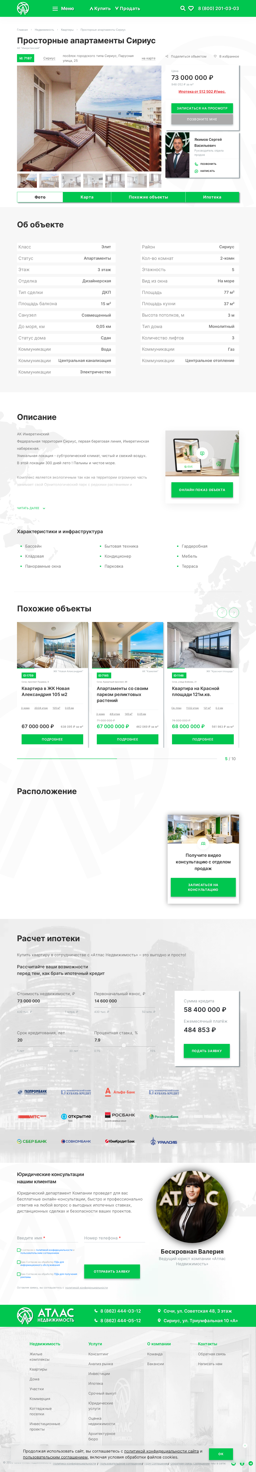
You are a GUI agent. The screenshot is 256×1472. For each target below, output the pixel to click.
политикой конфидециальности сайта (161, 1451)
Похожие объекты (148, 197)
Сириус (49, 58)
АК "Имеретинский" (28, 48)
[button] (156, 119)
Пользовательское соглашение (121, 1463)
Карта (87, 197)
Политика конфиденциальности (74, 1463)
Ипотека (212, 197)
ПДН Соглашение (156, 1463)
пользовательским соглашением (39, 1252)
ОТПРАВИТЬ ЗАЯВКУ (112, 1271)
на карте (148, 58)
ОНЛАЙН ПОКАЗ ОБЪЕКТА (202, 490)
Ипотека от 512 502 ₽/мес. (202, 91)
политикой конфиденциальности (86, 1287)
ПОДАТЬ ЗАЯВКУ (207, 1051)
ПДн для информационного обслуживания (42, 1263)
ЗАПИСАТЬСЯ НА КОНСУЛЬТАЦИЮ (203, 887)
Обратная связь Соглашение (190, 1463)
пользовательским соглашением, (56, 1457)
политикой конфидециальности (54, 1249)
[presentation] (222, 613)
